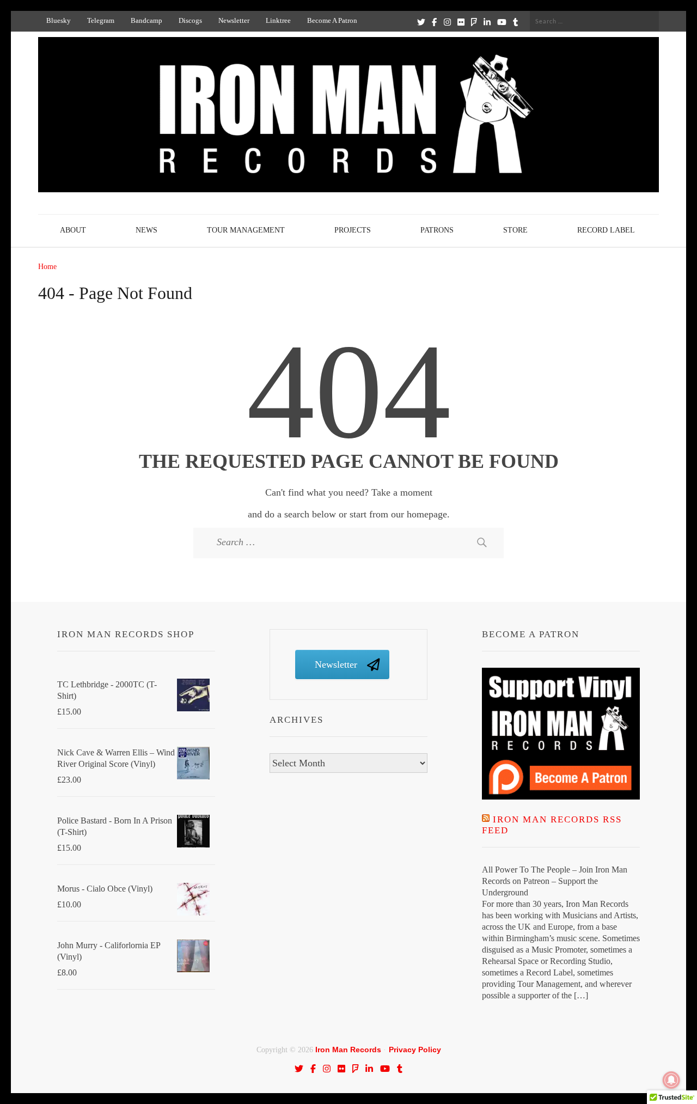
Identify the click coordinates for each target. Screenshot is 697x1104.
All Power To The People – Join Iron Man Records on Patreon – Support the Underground (554, 881)
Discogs (190, 20)
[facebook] (434, 21)
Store (515, 230)
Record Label (606, 230)
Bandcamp (146, 20)
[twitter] (421, 21)
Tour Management (246, 230)
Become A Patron (332, 20)
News (146, 230)
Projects (352, 230)
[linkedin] (487, 21)
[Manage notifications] (671, 1080)
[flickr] (460, 21)
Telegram (100, 20)
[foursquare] (474, 21)
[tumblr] (515, 21)
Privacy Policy (415, 1049)
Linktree (278, 20)
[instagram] (447, 21)
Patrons (437, 230)
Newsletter (233, 20)
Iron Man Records (348, 1049)
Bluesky (58, 20)
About (73, 230)
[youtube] (501, 21)
